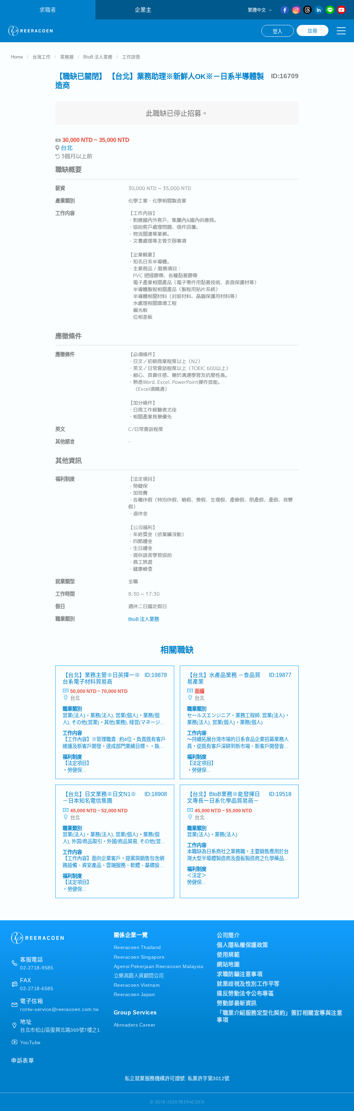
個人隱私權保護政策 (242, 944)
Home (17, 56)
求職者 (47, 9)
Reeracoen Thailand (137, 946)
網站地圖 (228, 963)
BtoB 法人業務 (97, 56)
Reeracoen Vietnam (137, 984)
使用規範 (228, 954)
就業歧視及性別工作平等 (248, 983)
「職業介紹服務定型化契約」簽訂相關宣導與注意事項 (279, 1016)
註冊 (312, 30)
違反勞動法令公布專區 (245, 993)
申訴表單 (22, 1060)
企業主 (143, 9)
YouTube (30, 1042)
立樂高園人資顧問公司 (139, 975)
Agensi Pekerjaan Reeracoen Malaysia (159, 965)
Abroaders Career (135, 1024)
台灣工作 (41, 56)
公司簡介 (228, 934)
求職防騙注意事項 (239, 973)
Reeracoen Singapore (139, 956)
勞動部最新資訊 (237, 1002)
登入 (277, 30)
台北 (67, 148)
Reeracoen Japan (134, 993)
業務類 (67, 56)
